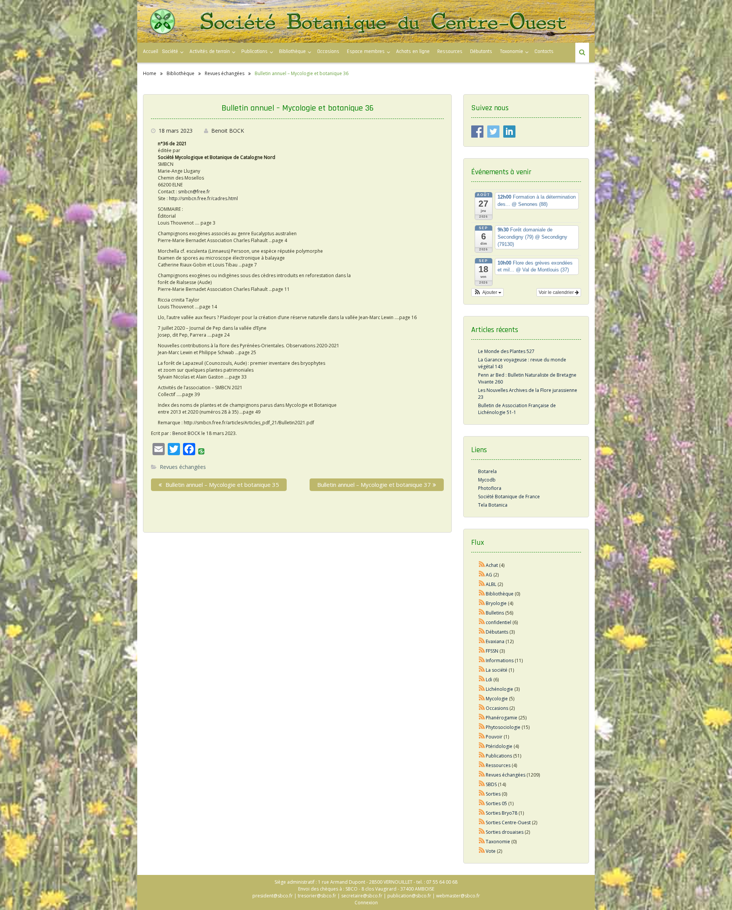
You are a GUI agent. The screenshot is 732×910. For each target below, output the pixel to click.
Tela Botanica (492, 505)
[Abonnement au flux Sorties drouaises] (482, 832)
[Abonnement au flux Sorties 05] (482, 803)
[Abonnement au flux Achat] (482, 565)
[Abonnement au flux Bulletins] (482, 613)
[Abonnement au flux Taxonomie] (482, 841)
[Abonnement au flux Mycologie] (482, 698)
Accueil (150, 51)
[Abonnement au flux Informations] (482, 660)
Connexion (366, 902)
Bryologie (496, 603)
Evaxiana (495, 641)
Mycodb (487, 480)
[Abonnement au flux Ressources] (482, 765)
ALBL (491, 584)
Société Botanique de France (509, 496)
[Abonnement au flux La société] (482, 670)
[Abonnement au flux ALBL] (482, 584)
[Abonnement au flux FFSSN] (482, 651)
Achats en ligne (413, 51)
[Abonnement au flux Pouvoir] (482, 736)
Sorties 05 (496, 803)
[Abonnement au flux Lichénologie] (482, 689)
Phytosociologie (503, 727)
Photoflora (489, 488)
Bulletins (495, 613)
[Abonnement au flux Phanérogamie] (482, 717)
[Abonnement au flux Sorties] (482, 794)
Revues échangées (183, 466)
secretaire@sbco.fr (361, 895)
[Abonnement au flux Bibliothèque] (482, 594)
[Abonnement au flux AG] (482, 574)
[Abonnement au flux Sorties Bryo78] (482, 813)
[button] (487, 292)
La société (496, 670)
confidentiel (498, 622)
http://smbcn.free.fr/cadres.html (203, 198)
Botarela (487, 471)
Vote (491, 851)
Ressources (449, 51)
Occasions (328, 51)
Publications (499, 756)
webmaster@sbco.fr (458, 895)
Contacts (544, 51)
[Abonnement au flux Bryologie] (482, 603)
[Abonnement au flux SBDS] (482, 784)
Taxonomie (511, 51)
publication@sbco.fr (409, 895)
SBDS (491, 784)
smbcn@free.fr (194, 191)
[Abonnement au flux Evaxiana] (482, 641)
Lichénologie (499, 689)
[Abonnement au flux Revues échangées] (482, 775)
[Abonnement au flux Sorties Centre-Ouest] (482, 822)
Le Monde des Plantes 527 (506, 351)
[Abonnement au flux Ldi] (482, 679)
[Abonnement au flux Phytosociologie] (482, 727)
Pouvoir (494, 736)
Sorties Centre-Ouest (508, 822)
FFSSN (492, 651)
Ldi (489, 679)
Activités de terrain (209, 51)
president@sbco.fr (272, 895)
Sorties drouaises (504, 832)
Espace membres (366, 51)
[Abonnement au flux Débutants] (482, 632)
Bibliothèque (292, 51)
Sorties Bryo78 (501, 813)
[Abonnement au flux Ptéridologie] (482, 746)
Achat (492, 565)
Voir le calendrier (557, 292)
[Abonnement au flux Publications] (482, 756)
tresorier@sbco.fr (317, 895)
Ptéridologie (499, 746)
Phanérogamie (501, 717)
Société (170, 51)
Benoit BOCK (227, 130)
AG (489, 574)
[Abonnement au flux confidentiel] (482, 622)
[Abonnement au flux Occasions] (482, 708)
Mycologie (497, 698)
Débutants (481, 51)
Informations (500, 660)
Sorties (493, 794)
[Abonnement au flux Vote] (482, 851)
